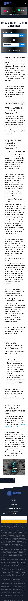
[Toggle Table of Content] (21, 103)
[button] (25, 3)
